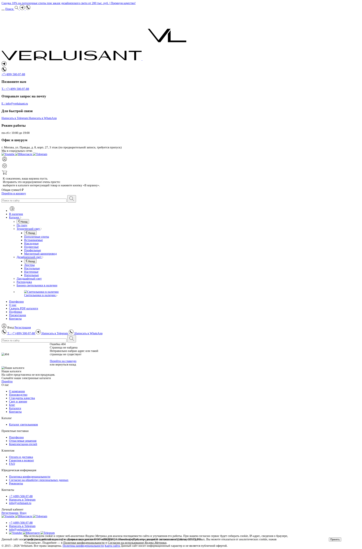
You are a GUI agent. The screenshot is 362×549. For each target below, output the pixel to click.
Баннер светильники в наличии (37, 285)
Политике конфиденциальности (84, 542)
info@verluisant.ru (20, 503)
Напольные (31, 275)
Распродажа (24, 282)
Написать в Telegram (22, 499)
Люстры (29, 265)
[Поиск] (71, 199)
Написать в (15, 118)
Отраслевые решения (22, 440)
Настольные (32, 268)
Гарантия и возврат (21, 460)
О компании (17, 391)
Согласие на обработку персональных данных (38, 480)
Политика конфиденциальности (29, 476)
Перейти (7, 381)
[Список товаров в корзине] (181, 173)
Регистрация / (10, 512)
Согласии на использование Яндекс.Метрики (137, 542)
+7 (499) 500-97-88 (21, 496)
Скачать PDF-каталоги (23, 308)
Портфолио (16, 301)
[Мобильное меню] (3, 10)
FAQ (12, 463)
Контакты (15, 318)
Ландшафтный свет (29, 278)
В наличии (16, 214)
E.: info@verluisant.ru (15, 103)
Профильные (32, 250)
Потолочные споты (36, 236)
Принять (335, 539)
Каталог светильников (23, 424)
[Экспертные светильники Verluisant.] (97, 59)
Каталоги (15, 408)
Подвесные (31, 246)
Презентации (17, 315)
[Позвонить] (28, 9)
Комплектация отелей (23, 444)
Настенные (31, 271)
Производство (18, 394)
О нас (12, 305)
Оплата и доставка (21, 457)
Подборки (15, 311)
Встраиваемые (33, 240)
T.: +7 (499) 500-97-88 (15, 88)
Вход (23, 512)
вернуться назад (65, 364)
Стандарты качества (22, 398)
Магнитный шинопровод (40, 253)
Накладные (31, 243)
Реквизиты (16, 483)
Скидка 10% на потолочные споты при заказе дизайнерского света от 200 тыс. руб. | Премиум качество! (69, 3)
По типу (22, 225)
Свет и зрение (18, 401)
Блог (12, 404)
